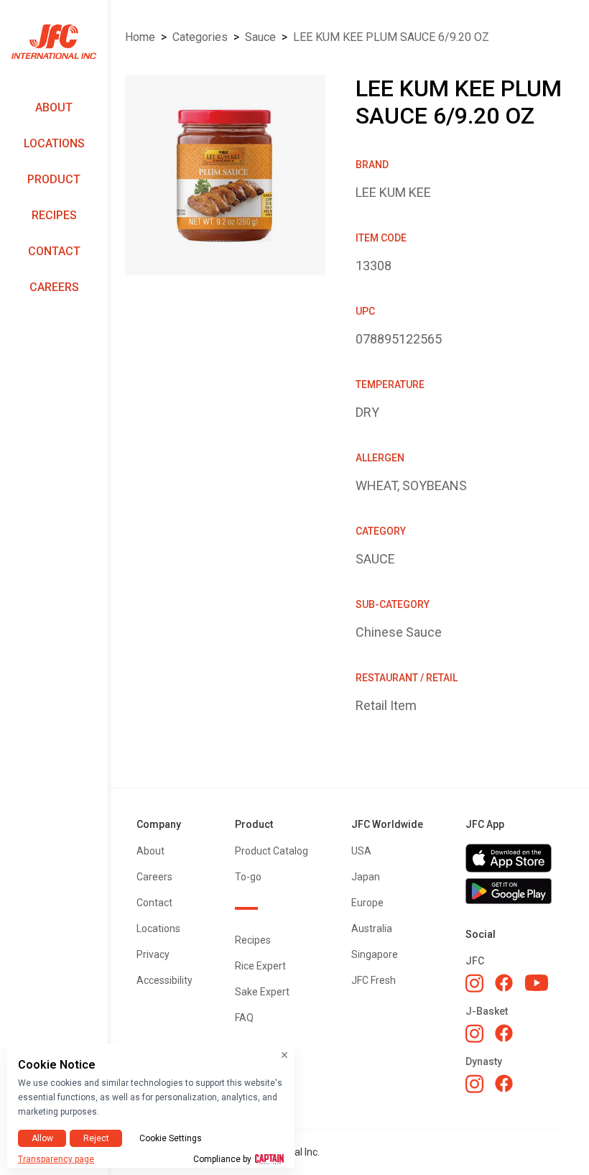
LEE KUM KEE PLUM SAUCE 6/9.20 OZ (391, 37)
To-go (248, 877)
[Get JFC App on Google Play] (512, 891)
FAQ (244, 1017)
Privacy (153, 954)
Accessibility (164, 980)
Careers (54, 287)
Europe (367, 902)
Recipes (54, 215)
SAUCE (260, 37)
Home (140, 37)
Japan (365, 877)
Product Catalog (271, 851)
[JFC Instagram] (474, 983)
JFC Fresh (373, 980)
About (54, 107)
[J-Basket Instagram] (474, 1033)
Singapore (374, 954)
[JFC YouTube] (536, 982)
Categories (200, 37)
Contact (54, 251)
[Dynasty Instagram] (474, 1083)
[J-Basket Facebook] (504, 1033)
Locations (54, 143)
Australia (371, 928)
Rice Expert (260, 966)
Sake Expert (262, 991)
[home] (54, 42)
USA (361, 851)
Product (53, 179)
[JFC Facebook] (504, 983)
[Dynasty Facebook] (504, 1083)
